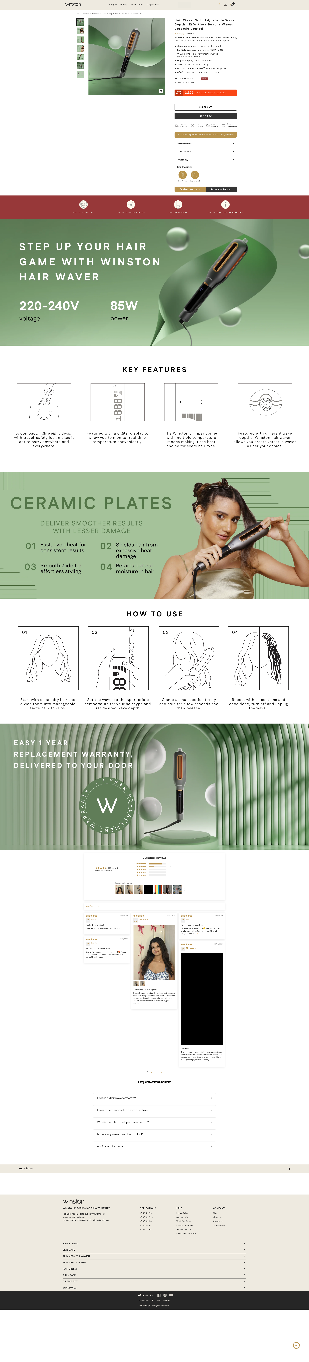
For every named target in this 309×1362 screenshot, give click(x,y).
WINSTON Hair (146, 1221)
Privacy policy (144, 1301)
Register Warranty (190, 189)
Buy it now (206, 116)
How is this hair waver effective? (116, 1098)
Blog (215, 1213)
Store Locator (219, 1225)
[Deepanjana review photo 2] (136, 983)
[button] (141, 864)
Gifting (123, 4)
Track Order (137, 4)
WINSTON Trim (146, 1213)
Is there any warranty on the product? (120, 1134)
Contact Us (218, 1221)
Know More (26, 1168)
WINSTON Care (146, 1217)
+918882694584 (69, 1220)
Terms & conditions (163, 1301)
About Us (217, 1217)
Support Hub (152, 4)
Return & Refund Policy (186, 1233)
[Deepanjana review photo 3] (142, 983)
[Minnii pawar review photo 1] (202, 999)
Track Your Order (183, 1221)
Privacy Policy (182, 1213)
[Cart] (231, 5)
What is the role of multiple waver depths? (123, 1122)
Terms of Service (183, 1229)
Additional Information (110, 1146)
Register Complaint (184, 1225)
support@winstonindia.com (74, 1217)
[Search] (220, 5)
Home (78, 14)
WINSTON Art (145, 1225)
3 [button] (155, 1072)
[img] (91, 916)
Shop (111, 4)
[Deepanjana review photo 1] (154, 952)
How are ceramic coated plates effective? (122, 1110)
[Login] (225, 5)
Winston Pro (145, 1229)
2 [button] (151, 1072)
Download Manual (221, 189)
